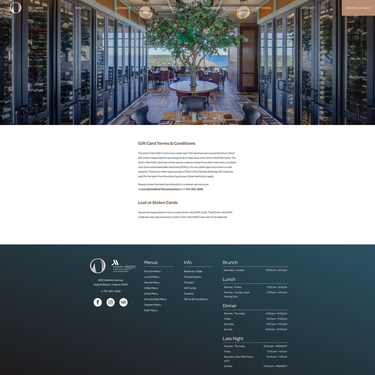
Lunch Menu (151, 277)
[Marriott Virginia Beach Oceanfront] (123, 265)
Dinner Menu (152, 282)
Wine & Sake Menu (155, 299)
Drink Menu (151, 293)
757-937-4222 (194, 189)
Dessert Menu (152, 304)
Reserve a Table (193, 271)
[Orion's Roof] (15, 8)
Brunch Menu (152, 271)
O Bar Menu (151, 288)
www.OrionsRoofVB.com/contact (160, 189)
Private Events (192, 277)
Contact (189, 282)
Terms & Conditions (196, 299)
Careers (189, 293)
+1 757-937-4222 (111, 291)
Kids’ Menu (150, 310)
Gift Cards (190, 288)
